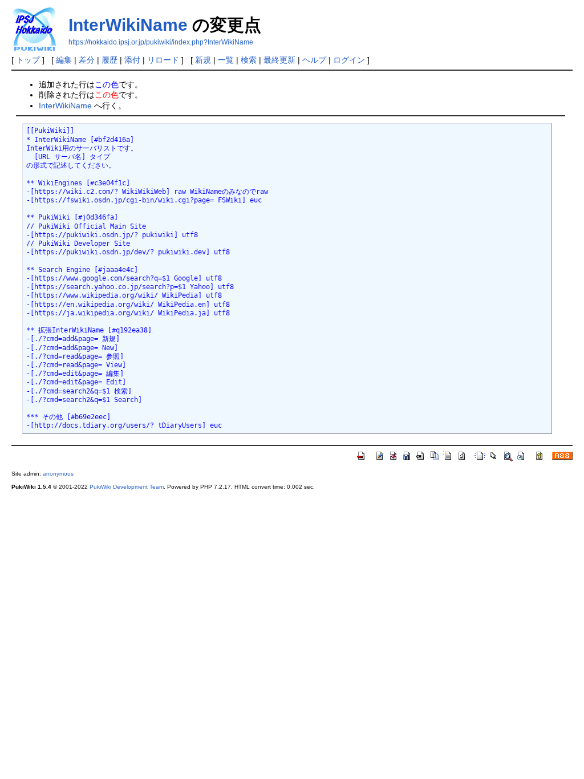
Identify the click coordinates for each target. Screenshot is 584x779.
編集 (64, 59)
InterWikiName (128, 24)
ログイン (349, 59)
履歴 (109, 59)
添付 (132, 59)
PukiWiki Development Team (127, 487)
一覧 (226, 59)
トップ (28, 59)
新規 (203, 59)
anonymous (58, 473)
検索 (249, 59)
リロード (163, 59)
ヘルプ (314, 59)
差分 (87, 59)
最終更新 (279, 59)
